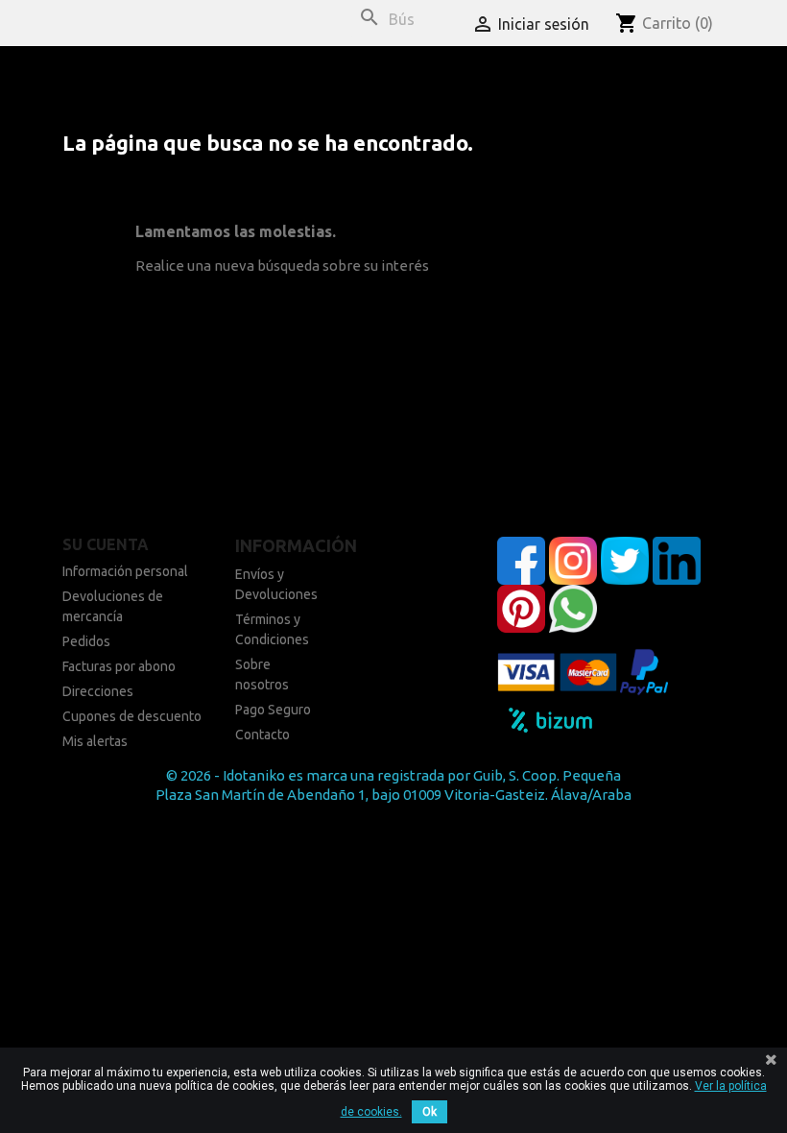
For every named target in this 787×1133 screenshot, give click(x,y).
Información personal (125, 571)
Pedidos (86, 641)
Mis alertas (95, 741)
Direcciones (97, 691)
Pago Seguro (273, 709)
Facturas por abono (119, 666)
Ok (429, 1112)
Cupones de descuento (132, 716)
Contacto (262, 734)
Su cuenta (105, 544)
